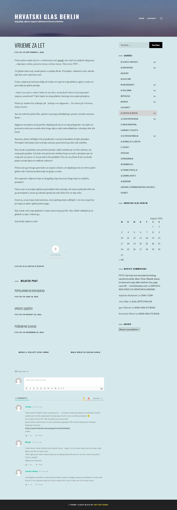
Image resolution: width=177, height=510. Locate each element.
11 (128, 237)
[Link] (55, 388)
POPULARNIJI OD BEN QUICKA (30, 291)
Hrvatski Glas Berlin (47, 16)
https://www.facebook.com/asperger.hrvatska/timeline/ (47, 428)
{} (59, 388)
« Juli (121, 259)
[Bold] (26, 388)
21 (147, 243)
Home (141, 18)
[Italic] (30, 388)
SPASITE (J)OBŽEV (24, 308)
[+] (62, 388)
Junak (60, 60)
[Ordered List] (41, 388)
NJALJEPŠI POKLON (142, 301)
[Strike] (37, 388)
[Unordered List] (45, 388)
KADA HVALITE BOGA (144, 307)
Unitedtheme (101, 505)
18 (128, 243)
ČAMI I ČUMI (147, 295)
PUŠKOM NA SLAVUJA (25, 326)
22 (153, 243)
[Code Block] (52, 388)
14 (147, 237)
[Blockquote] (48, 388)
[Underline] (34, 388)
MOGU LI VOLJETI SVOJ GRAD (34, 352)
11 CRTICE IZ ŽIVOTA (34, 266)
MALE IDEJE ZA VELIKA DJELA (85, 352)
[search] (161, 18)
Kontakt (151, 18)
